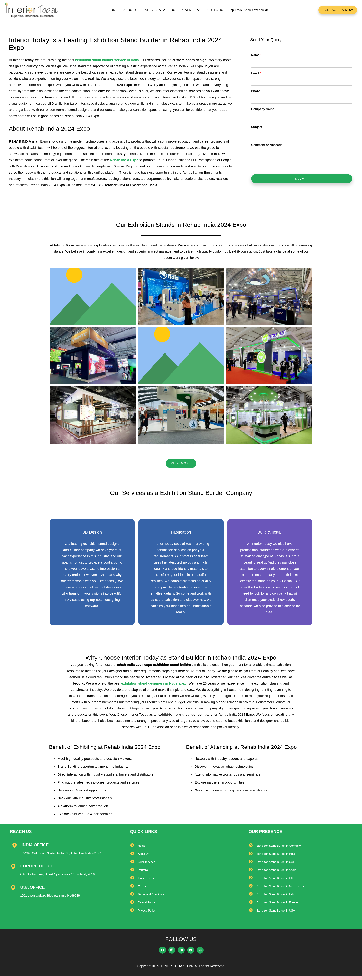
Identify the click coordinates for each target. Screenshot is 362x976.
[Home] (134, 846)
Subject (256, 127)
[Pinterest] (200, 950)
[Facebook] (162, 950)
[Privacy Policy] (134, 910)
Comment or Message (266, 144)
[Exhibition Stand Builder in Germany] (252, 846)
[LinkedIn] (181, 950)
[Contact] (134, 886)
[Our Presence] (134, 862)
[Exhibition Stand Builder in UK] (252, 878)
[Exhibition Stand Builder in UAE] (252, 862)
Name (256, 55)
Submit (301, 178)
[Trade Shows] (134, 878)
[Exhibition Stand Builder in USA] (252, 910)
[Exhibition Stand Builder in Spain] (252, 870)
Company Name (262, 109)
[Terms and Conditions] (134, 894)
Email (256, 73)
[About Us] (134, 854)
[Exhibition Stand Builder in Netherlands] (252, 886)
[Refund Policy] (134, 902)
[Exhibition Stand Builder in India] (252, 854)
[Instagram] (172, 950)
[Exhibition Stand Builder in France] (252, 902)
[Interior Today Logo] (32, 10)
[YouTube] (190, 950)
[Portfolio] (134, 870)
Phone (256, 91)
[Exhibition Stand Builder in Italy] (252, 894)
